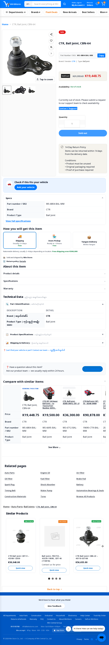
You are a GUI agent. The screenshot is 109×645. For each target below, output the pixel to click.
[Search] (64, 4)
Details (23, 261)
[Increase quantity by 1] (82, 122)
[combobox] (46, 4)
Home (5, 24)
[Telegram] (96, 639)
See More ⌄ (54, 447)
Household (60, 615)
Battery (79, 484)
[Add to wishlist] (51, 40)
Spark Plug (9, 484)
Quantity (63, 117)
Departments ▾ (17, 12)
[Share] (51, 34)
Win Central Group (54, 623)
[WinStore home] (12, 4)
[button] (7, 90)
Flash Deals (51, 12)
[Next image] (51, 53)
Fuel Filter (45, 478)
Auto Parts (9, 472)
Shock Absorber (48, 484)
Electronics (72, 615)
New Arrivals (70, 12)
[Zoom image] (51, 47)
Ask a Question (92, 369)
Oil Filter (8, 478)
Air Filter (80, 472)
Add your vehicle (26, 187)
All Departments (9, 615)
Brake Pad (81, 478)
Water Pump (46, 490)
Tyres (43, 496)
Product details (54, 273)
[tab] (19, 240)
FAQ (42, 619)
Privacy (79, 639)
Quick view (20, 568)
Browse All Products (85, 496)
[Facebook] (92, 639)
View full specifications (18, 221)
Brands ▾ (35, 12)
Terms (86, 639)
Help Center (85, 615)
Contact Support (68, 108)
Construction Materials (15, 496)
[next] (102, 546)
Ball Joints (29, 506)
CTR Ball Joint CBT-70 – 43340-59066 (91, 402)
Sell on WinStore (91, 619)
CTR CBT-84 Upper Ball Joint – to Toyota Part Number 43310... (50, 404)
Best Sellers (88, 12)
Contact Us (51, 619)
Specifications (54, 281)
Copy (101, 55)
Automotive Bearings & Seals (90, 490)
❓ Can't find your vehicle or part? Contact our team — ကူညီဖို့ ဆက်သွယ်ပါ (34, 350)
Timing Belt (10, 490)
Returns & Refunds (18, 619)
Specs (9, 198)
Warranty (54, 288)
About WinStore (65, 619)
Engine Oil (45, 472)
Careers (78, 619)
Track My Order (99, 615)
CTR (73, 61)
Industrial (49, 615)
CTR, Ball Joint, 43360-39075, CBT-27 (71, 402)
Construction (36, 615)
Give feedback (54, 606)
